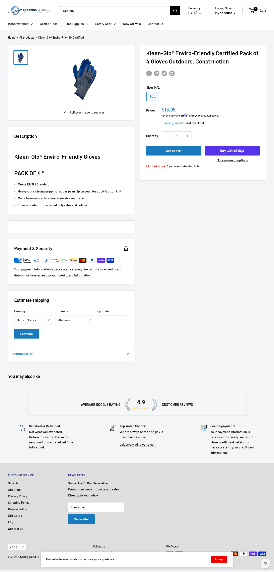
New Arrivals (132, 24)
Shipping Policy (18, 502)
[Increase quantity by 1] (187, 136)
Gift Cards (15, 515)
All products (26, 37)
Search (13, 483)
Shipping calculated (175, 123)
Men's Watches (18, 24)
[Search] (175, 10)
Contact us (155, 24)
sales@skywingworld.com (138, 444)
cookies (73, 559)
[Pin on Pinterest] (156, 73)
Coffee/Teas (49, 24)
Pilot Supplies (74, 24)
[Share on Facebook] (149, 73)
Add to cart (174, 150)
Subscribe (81, 519)
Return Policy (17, 509)
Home (11, 37)
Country (20, 311)
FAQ (10, 522)
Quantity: (152, 136)
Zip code (103, 311)
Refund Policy (23, 353)
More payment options (232, 160)
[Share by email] (172, 73)
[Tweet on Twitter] (164, 73)
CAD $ (13, 547)
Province (62, 311)
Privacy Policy (17, 496)
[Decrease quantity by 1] (166, 136)
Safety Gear (103, 24)
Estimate (26, 334)
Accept (219, 559)
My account (223, 13)
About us (14, 489)
